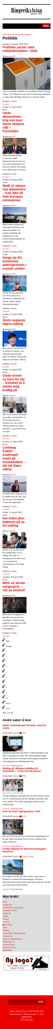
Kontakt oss (7, 905)
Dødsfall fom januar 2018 (13, 908)
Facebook (7, 913)
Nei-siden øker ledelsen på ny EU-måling (14, 522)
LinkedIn (6, 930)
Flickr (5, 927)
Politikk (14, 101)
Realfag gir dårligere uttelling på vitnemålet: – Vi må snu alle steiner (22, 769)
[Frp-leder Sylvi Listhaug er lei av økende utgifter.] (14, 484)
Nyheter (16, 733)
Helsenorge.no (9, 942)
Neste (8, 703)
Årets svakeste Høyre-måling (14, 322)
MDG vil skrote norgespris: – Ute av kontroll (14, 586)
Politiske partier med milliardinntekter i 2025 (20, 49)
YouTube (6, 922)
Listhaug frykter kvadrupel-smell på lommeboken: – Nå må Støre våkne (14, 458)
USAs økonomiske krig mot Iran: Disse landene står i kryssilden (13, 122)
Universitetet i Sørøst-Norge (14, 933)
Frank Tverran (28, 856)
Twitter (5, 916)
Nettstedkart (7, 950)
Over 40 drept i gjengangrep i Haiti (21, 811)
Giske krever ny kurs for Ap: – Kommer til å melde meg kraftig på (14, 383)
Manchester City (9, 947)
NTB (13, 56)
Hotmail (6, 919)
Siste (8, 708)
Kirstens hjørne (9, 945)
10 (7, 698)
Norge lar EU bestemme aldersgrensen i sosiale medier (14, 263)
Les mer (6, 104)
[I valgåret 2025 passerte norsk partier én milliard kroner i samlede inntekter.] (26, 74)
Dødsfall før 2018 (10, 910)
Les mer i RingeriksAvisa (13, 766)
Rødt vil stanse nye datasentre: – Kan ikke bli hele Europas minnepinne (14, 193)
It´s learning (7, 936)
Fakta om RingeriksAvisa (13, 939)
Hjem (5, 902)
